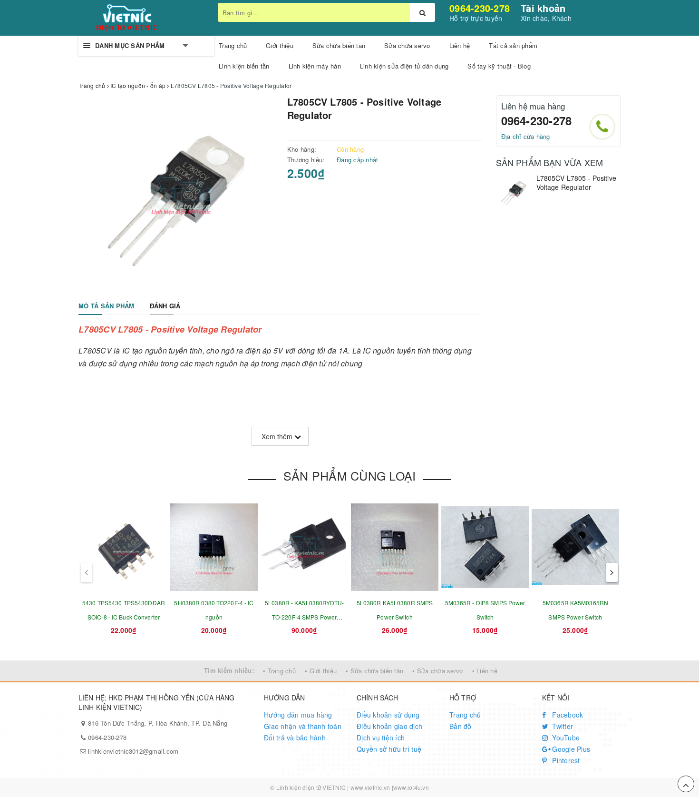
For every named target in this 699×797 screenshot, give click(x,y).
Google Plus (570, 749)
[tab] (106, 306)
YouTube (565, 737)
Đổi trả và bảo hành (295, 737)
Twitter (561, 726)
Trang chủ (233, 45)
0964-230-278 (479, 8)
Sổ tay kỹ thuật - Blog (499, 65)
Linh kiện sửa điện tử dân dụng (404, 65)
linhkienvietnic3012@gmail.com (133, 751)
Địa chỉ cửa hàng (525, 136)
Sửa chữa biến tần (338, 45)
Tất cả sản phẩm (513, 45)
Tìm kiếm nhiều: (229, 670)
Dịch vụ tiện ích (381, 737)
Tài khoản (543, 8)
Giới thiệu (279, 45)
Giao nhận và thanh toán (302, 726)
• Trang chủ (279, 670)
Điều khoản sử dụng (388, 714)
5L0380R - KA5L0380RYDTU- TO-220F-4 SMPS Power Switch (304, 617)
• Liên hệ (484, 670)
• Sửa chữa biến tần (374, 670)
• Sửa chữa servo (437, 670)
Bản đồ (460, 726)
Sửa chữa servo (407, 45)
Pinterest (565, 760)
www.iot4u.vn (411, 787)
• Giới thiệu (321, 670)
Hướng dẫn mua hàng (298, 714)
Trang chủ (465, 714)
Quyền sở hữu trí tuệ (389, 749)
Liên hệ (459, 45)
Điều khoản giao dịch (389, 726)
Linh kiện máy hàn (315, 65)
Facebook (566, 714)
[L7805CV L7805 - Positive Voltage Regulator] (514, 191)
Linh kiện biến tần (244, 65)
